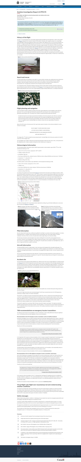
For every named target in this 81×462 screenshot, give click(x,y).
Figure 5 (31, 204)
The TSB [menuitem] (19, 6)
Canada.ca (59, 0)
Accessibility (19, 449)
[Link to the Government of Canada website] (60, 459)
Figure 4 (26, 204)
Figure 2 (36, 47)
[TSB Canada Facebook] (23, 444)
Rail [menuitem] (42, 6)
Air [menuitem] (25, 6)
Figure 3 (37, 172)
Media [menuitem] (55, 6)
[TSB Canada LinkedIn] (25, 444)
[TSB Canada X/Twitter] (30, 444)
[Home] (24, 2)
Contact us (18, 452)
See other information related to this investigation (28, 30)
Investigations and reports (31, 9)
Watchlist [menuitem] (48, 6)
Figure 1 (20, 41)
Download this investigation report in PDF (26, 28)
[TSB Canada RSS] (28, 444)
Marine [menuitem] (30, 6)
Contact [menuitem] (61, 6)
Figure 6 (20, 263)
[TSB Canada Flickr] (21, 444)
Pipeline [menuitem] (36, 6)
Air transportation (22, 9)
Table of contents (22, 33)
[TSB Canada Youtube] (18, 444)
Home (17, 9)
